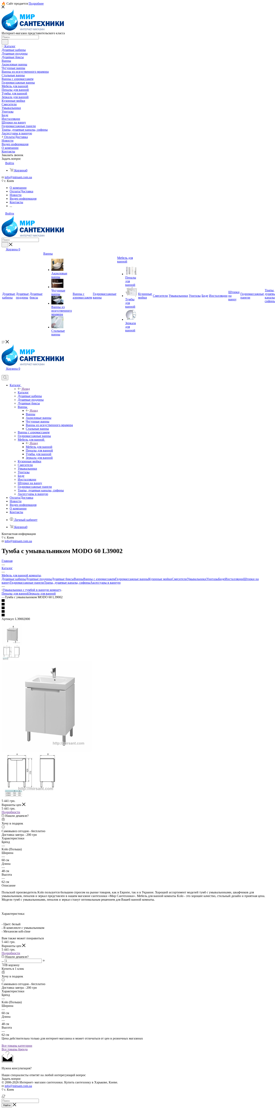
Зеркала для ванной (42, 593)
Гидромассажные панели (27, 582)
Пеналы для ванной (15, 593)
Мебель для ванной (39, 447)
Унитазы (212, 579)
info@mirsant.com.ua (18, 177)
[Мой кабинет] (3, 373)
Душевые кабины (14, 579)
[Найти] (5, 42)
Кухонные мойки (160, 579)
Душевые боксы (63, 579)
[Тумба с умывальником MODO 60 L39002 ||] (32, 797)
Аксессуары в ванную (105, 582)
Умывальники (196, 579)
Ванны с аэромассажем (99, 579)
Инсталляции (234, 579)
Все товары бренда (15, 1049)
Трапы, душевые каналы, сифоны (67, 582)
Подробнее (36, 3)
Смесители (179, 579)
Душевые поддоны (39, 579)
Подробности (11, 812)
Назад (26, 388)
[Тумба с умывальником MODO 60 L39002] (47, 751)
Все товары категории (17, 1045)
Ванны (30, 414)
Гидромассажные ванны (131, 579)
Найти (6, 1105)
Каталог (23, 392)
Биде (221, 579)
